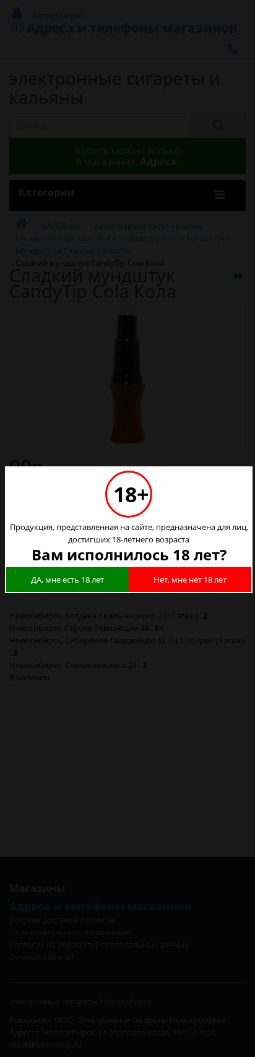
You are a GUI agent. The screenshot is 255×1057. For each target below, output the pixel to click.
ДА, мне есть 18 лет (67, 579)
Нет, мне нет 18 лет (190, 579)
